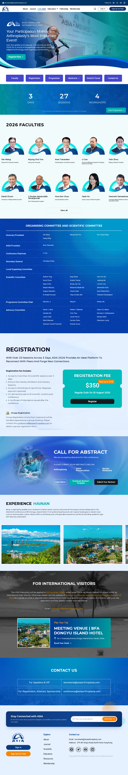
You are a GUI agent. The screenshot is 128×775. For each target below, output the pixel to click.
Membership (49, 763)
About (46, 739)
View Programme (115, 110)
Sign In (102, 9)
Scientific (48, 749)
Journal (47, 744)
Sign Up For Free (118, 9)
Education (48, 754)
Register (92, 401)
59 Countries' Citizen (56, 592)
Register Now (14, 57)
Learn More (60, 482)
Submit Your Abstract (106, 482)
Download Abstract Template (80, 482)
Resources (48, 758)
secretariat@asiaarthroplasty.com (15, 3)
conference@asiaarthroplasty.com (33, 423)
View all (64, 210)
